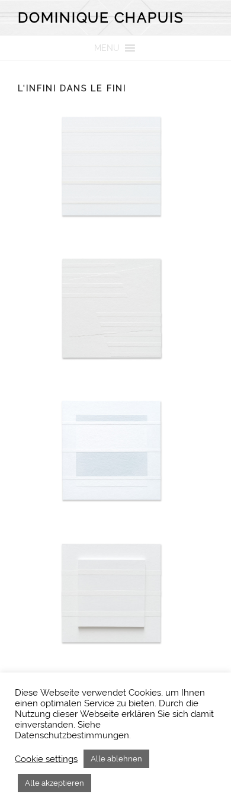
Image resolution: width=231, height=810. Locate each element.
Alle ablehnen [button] (116, 758)
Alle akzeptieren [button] (54, 783)
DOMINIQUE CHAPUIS (101, 17)
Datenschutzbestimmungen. (73, 735)
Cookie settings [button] (46, 759)
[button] (107, 48)
